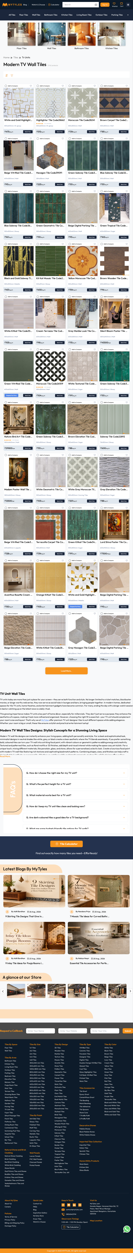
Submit (128, 1031)
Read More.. (5, 756)
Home (6, 57)
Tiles (15, 57)
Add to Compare (13, 86)
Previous (10, 35)
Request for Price (11, 395)
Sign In (104, 5)
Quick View (28, 131)
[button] (75, 773)
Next (123, 35)
